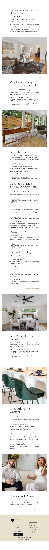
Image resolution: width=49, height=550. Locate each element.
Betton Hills (29, 26)
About (18, 527)
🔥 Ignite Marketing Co (24, 539)
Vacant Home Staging (33, 522)
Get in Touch (18, 534)
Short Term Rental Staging (33, 523)
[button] (46, 2)
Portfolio (18, 529)
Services (18, 525)
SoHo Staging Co (19, 24)
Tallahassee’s (22, 89)
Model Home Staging (33, 525)
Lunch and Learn (18, 531)
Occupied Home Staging (33, 527)
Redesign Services (33, 529)
